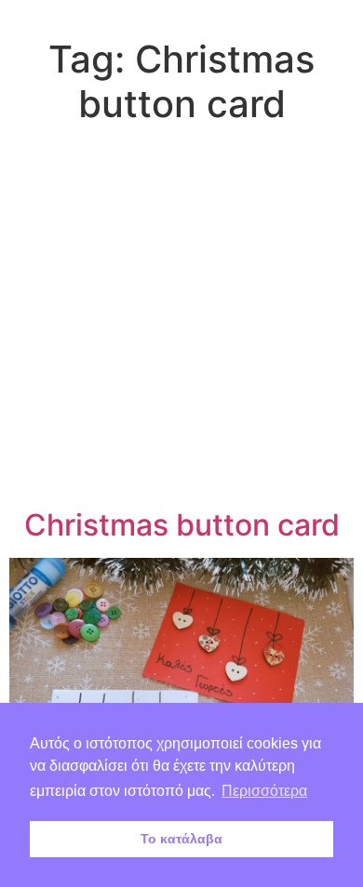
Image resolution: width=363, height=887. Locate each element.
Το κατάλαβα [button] (181, 838)
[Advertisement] (181, 319)
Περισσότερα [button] (264, 791)
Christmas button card (182, 525)
